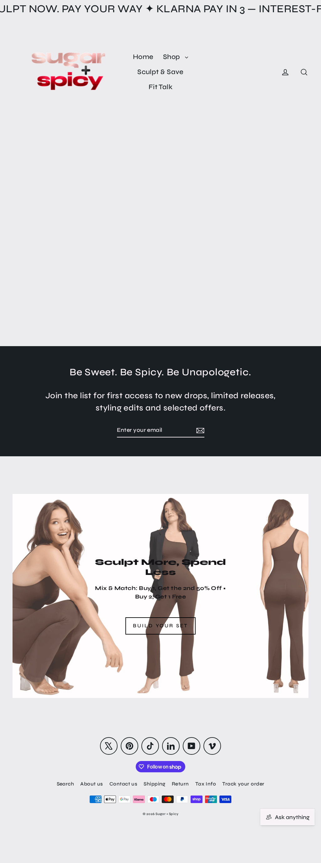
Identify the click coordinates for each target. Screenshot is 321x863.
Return (180, 784)
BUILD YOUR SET (160, 626)
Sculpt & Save (160, 72)
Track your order (243, 784)
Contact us (123, 784)
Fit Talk (161, 87)
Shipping (155, 784)
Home (143, 57)
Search (65, 784)
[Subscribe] (199, 430)
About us (91, 784)
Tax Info (205, 784)
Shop (172, 57)
